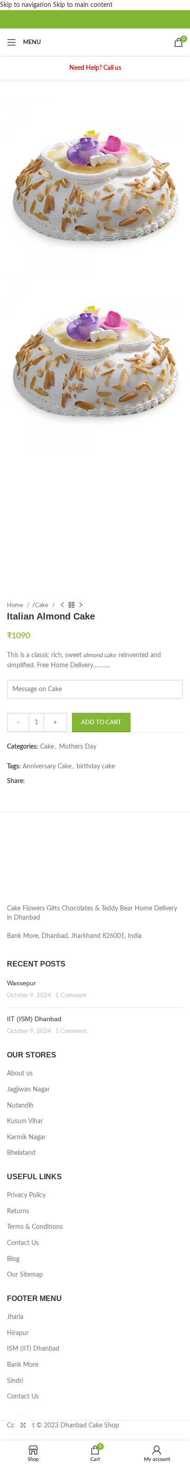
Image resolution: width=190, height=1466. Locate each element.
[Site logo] (95, 42)
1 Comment (71, 995)
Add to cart (101, 723)
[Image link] (93, 865)
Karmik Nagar (26, 1137)
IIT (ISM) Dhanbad (34, 1019)
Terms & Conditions (35, 1227)
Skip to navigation (26, 5)
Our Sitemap (25, 1275)
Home (15, 605)
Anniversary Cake (47, 766)
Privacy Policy (26, 1195)
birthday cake (96, 766)
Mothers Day (77, 747)
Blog (13, 1259)
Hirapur (18, 1333)
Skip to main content (83, 5)
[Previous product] (62, 605)
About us (20, 1073)
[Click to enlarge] (23, 1425)
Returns (18, 1211)
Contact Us (23, 1243)
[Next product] (80, 605)
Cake (42, 605)
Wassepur (21, 983)
